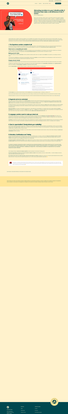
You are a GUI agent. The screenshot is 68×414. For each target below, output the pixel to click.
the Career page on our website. (33, 155)
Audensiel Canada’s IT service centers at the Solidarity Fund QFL (19, 311)
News (11, 354)
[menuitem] (49, 3)
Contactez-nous (58, 3)
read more (9, 314)
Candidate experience (14, 271)
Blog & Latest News (45, 3)
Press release (15, 354)
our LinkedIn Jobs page (21, 155)
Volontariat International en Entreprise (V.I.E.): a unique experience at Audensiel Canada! (24, 270)
